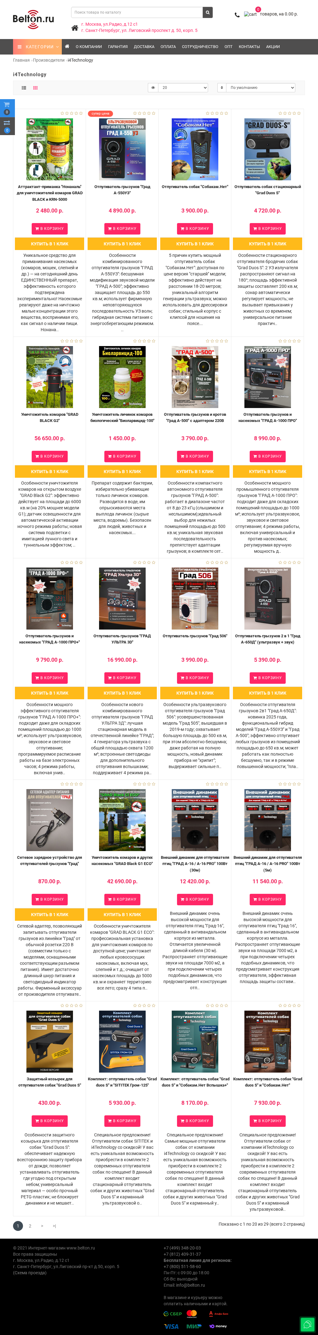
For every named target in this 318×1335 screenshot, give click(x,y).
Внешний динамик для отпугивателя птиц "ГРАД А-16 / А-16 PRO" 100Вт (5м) (268, 863)
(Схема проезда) (30, 1272)
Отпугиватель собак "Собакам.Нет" (195, 186)
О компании (89, 46)
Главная (21, 60)
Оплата (168, 46)
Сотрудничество (200, 46)
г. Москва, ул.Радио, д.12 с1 (109, 24)
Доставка (144, 46)
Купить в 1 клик (49, 243)
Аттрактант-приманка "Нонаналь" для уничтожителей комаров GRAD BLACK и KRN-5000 (50, 193)
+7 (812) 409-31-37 (182, 1254)
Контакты (249, 46)
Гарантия (118, 46)
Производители (49, 60)
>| (54, 1225)
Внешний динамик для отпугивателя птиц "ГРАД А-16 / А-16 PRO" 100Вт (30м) (195, 863)
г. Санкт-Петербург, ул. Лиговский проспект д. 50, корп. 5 (139, 30)
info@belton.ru (190, 1285)
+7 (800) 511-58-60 (182, 1266)
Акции (273, 46)
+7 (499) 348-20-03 (182, 1247)
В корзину (51, 228)
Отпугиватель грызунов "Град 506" (195, 636)
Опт (229, 46)
